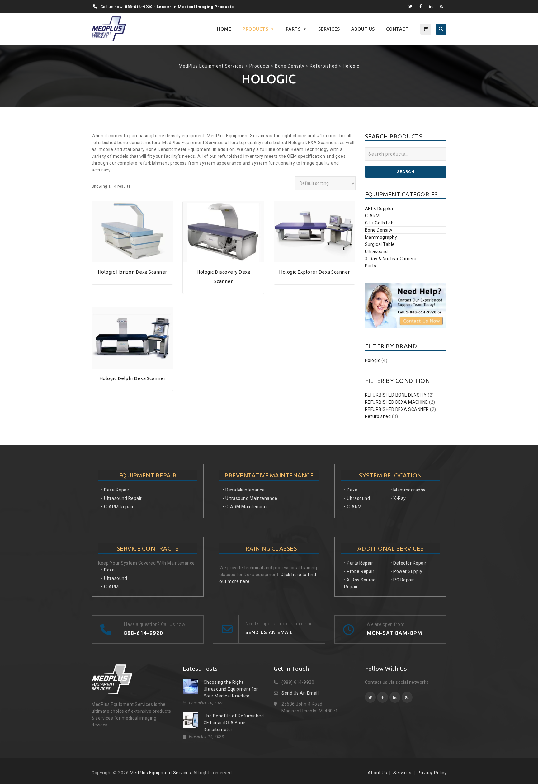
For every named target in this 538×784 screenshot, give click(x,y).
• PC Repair (402, 579)
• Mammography (408, 489)
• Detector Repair (408, 563)
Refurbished (378, 416)
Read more (132, 258)
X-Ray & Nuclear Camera (391, 258)
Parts (293, 28)
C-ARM (372, 215)
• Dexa (108, 569)
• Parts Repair (358, 563)
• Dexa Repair (115, 489)
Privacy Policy (432, 772)
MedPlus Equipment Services (160, 772)
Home (224, 28)
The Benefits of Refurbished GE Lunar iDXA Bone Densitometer (234, 722)
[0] (425, 29)
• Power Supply (406, 571)
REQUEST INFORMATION (132, 281)
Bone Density (379, 230)
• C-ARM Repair (117, 506)
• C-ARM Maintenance (246, 506)
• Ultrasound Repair (121, 498)
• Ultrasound (114, 578)
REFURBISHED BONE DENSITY (396, 394)
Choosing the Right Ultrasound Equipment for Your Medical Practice (231, 689)
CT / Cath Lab (379, 222)
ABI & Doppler (379, 208)
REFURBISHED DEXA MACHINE (396, 402)
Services (329, 28)
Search (405, 171)
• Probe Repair (359, 571)
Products (255, 28)
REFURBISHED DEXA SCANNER (397, 409)
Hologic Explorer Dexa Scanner (314, 272)
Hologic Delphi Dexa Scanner (132, 378)
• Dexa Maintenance (244, 489)
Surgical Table (380, 244)
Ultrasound (376, 251)
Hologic (372, 360)
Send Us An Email (300, 693)
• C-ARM (110, 586)
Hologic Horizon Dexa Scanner (132, 272)
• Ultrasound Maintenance (250, 498)
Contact (397, 28)
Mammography (381, 237)
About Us (363, 28)
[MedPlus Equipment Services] (109, 29)
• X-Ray (398, 498)
